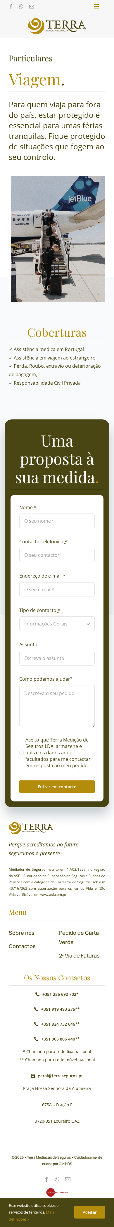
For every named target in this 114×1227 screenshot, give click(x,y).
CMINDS (65, 1163)
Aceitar (90, 1212)
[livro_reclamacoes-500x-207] (57, 1190)
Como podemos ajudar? (45, 679)
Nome (28, 507)
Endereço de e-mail (42, 576)
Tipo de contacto (39, 610)
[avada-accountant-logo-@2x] (57, 20)
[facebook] (11, 6)
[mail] (31, 6)
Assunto (28, 644)
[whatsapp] (21, 6)
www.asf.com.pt (53, 894)
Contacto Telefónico (43, 541)
